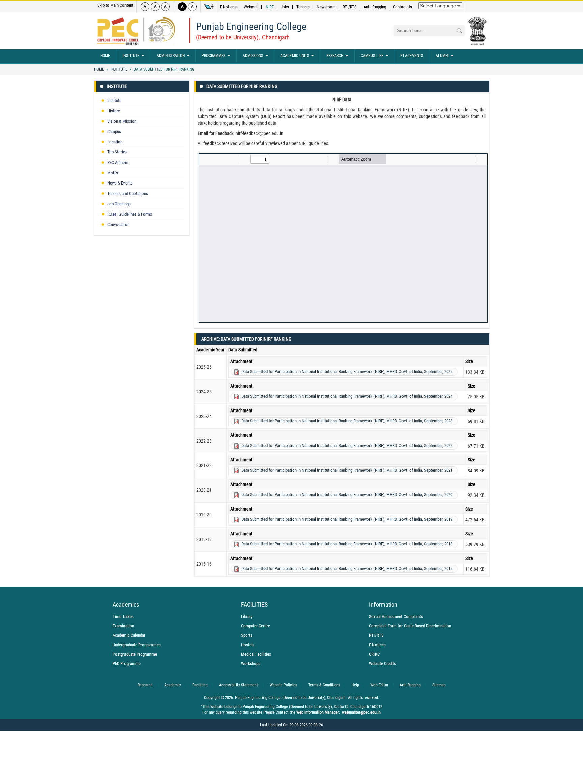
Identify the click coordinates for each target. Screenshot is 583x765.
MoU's (112, 172)
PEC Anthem (117, 162)
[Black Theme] (182, 6)
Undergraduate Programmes (137, 644)
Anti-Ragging (410, 685)
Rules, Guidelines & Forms (129, 214)
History (113, 110)
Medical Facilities (256, 654)
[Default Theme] (192, 6)
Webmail (251, 6)
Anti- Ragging (375, 6)
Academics (126, 604)
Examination (123, 625)
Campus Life (372, 55)
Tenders (303, 6)
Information (383, 604)
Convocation (118, 224)
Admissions (253, 55)
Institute (130, 55)
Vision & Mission (121, 121)
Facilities (199, 685)
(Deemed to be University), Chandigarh (243, 37)
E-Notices (228, 6)
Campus (114, 131)
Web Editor (379, 685)
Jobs (285, 6)
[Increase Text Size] (165, 6)
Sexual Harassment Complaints (396, 616)
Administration (171, 55)
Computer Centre (255, 625)
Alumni (442, 55)
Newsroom (326, 6)
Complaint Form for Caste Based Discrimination (410, 625)
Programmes (213, 55)
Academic (172, 685)
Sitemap (439, 685)
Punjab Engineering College (251, 26)
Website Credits (382, 663)
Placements (411, 55)
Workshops (250, 663)
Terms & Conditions (324, 685)
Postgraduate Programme (135, 654)
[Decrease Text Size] (145, 6)
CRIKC (374, 654)
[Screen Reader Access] (209, 6)
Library (246, 616)
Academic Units (294, 55)
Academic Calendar (129, 635)
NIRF (270, 6)
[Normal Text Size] (155, 6)
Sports (246, 635)
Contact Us (402, 6)
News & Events (120, 183)
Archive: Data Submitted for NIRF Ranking (246, 339)
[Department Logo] (136, 31)
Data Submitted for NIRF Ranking (163, 69)
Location (114, 141)
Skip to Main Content (115, 5)
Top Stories (117, 151)
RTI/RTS (350, 6)
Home (105, 55)
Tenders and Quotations (127, 193)
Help (355, 685)
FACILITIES (254, 604)
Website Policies (283, 685)
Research (334, 55)
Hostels (247, 644)
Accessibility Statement (238, 685)
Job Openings (119, 203)
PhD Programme (127, 663)
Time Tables (123, 616)
